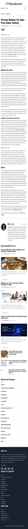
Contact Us (3, 520)
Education (3, 487)
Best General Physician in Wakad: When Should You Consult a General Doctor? (18, 371)
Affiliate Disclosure (5, 518)
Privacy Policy (4, 516)
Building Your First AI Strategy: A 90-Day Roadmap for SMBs (12, 284)
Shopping (3, 481)
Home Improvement (5, 495)
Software (3, 479)
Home (2, 14)
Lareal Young (5, 253)
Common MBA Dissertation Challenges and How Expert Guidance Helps (12, 250)
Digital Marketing (4, 485)
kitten (2, 152)
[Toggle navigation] (25, 8)
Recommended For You (8, 246)
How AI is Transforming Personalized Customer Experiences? (14, 317)
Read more (5, 279)
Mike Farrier (5, 25)
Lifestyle (3, 499)
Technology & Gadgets (6, 477)
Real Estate (3, 483)
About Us (3, 512)
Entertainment (4, 489)
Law (2, 497)
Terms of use (4, 514)
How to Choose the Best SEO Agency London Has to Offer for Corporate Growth (18, 362)
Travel (2, 475)
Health (2, 493)
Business (8, 14)
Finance (2, 491)
